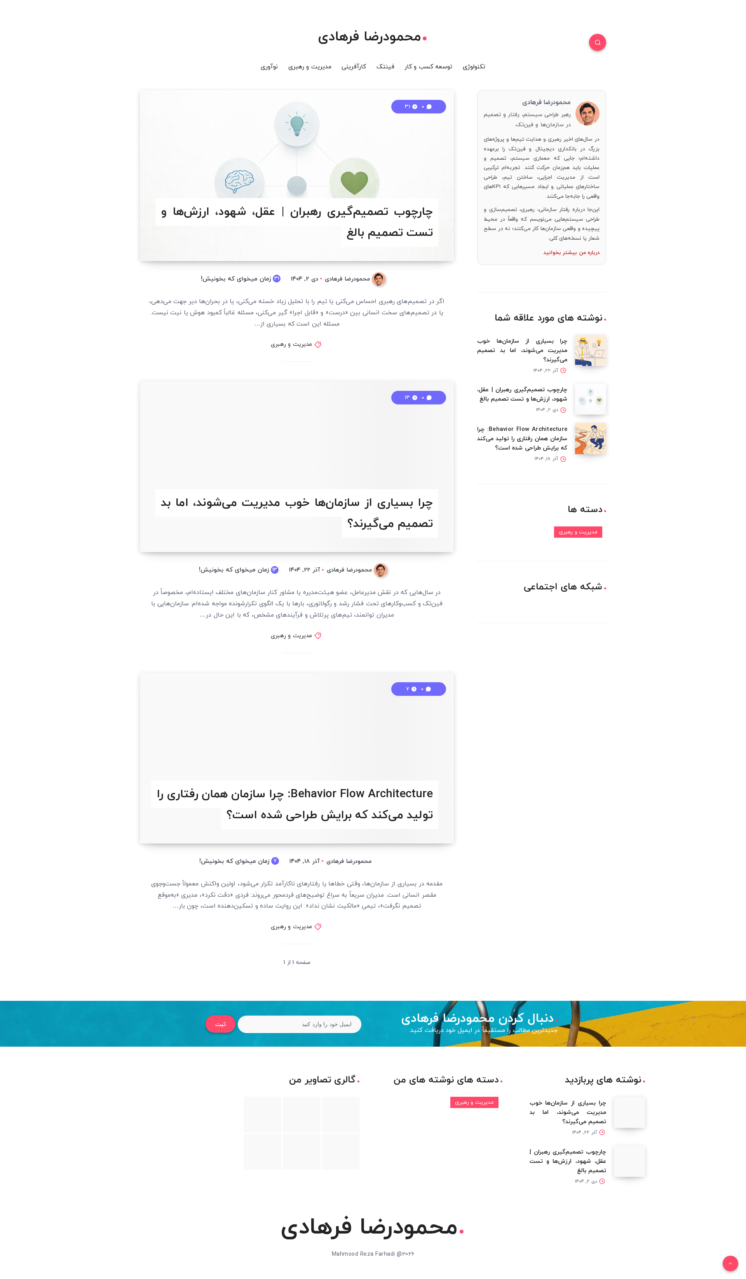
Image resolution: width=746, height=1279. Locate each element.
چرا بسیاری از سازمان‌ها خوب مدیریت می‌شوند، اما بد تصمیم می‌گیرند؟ (297, 513)
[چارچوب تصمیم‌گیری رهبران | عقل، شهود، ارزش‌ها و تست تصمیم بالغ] (590, 399)
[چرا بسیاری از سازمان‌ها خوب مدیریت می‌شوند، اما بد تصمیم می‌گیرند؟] (590, 350)
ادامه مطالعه (427, 237)
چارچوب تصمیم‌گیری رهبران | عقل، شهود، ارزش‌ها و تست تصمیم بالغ (297, 222)
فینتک (385, 67)
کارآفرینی (354, 67)
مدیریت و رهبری (309, 67)
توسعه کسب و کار (428, 67)
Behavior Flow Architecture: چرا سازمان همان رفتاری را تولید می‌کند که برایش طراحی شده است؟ (295, 805)
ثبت (220, 1025)
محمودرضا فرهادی (369, 37)
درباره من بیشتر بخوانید (572, 252)
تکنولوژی (474, 67)
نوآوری (269, 67)
